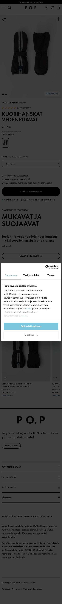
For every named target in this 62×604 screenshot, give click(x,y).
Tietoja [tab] (51, 275)
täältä (28, 308)
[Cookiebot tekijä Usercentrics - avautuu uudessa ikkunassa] (45, 267)
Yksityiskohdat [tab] (31, 275)
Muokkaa (29, 335)
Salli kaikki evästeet (31, 326)
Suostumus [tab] (11, 275)
